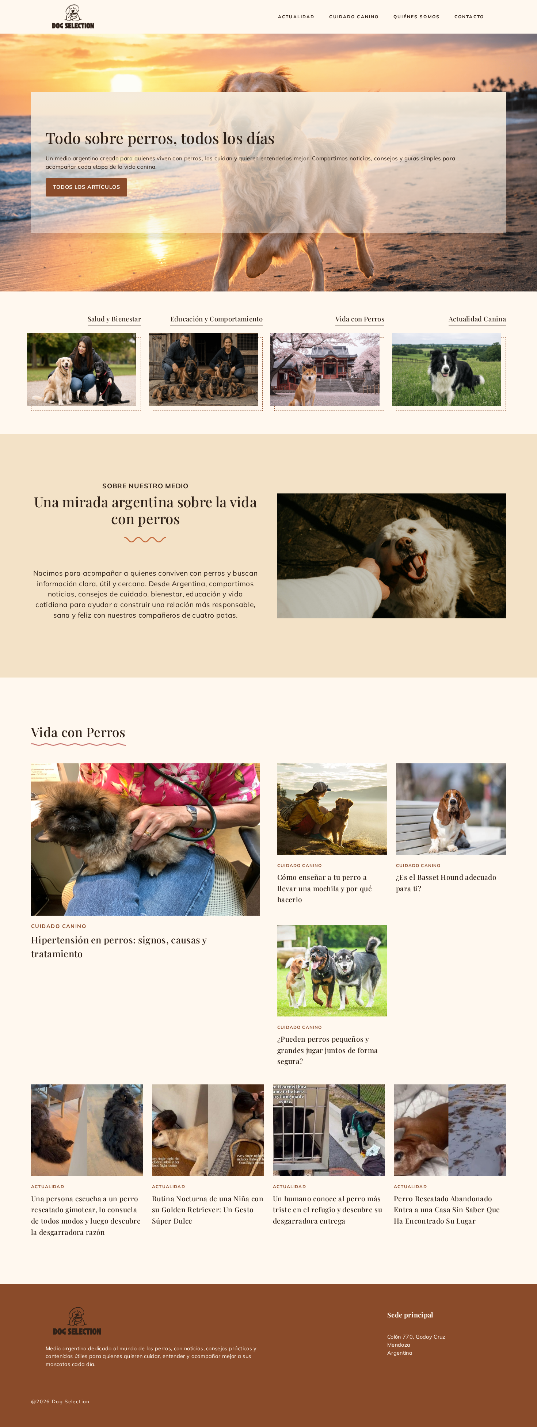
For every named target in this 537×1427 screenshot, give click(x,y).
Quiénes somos (416, 16)
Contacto (469, 16)
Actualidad (296, 16)
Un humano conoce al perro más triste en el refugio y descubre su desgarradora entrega (327, 1209)
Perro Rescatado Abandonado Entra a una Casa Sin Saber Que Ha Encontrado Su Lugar (447, 1209)
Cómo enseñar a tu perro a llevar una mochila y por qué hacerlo (324, 888)
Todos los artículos (86, 187)
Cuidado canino (354, 16)
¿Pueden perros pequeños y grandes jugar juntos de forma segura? (327, 1050)
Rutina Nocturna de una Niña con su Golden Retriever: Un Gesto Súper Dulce (207, 1209)
